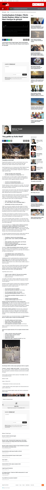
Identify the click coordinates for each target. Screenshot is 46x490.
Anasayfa (4, 12)
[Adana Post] (6, 4)
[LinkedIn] (7, 40)
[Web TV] (41, 0)
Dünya (8, 12)
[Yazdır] (11, 40)
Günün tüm (41, 8)
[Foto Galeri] (43, 0)
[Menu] (33, 4)
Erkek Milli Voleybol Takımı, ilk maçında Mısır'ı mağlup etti (23, 8)
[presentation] (5, 8)
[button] (24, 40)
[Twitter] (5, 40)
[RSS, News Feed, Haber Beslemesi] (43, 485)
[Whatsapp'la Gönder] (9, 40)
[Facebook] (3, 40)
